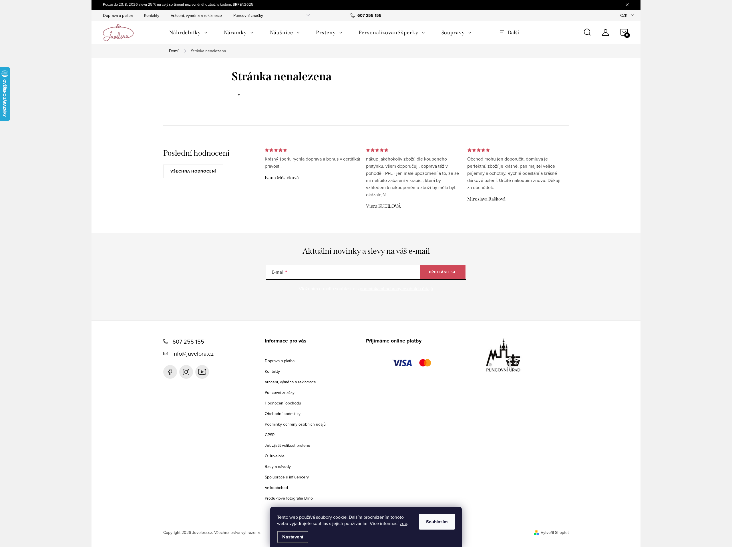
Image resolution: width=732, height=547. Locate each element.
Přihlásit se (443, 272)
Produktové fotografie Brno (289, 498)
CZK (623, 15)
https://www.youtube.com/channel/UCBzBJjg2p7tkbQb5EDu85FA (202, 372)
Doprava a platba (118, 15)
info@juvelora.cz (193, 353)
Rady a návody (278, 466)
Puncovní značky (248, 15)
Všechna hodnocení (193, 171)
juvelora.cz (186, 372)
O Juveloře (275, 456)
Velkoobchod (276, 487)
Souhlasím (437, 521)
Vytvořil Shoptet (555, 532)
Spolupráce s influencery (287, 477)
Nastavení (292, 537)
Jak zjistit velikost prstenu (287, 445)
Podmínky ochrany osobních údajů (295, 424)
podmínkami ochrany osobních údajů (396, 288)
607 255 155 (188, 341)
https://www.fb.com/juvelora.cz (170, 372)
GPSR (270, 435)
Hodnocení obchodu (283, 403)
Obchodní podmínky (283, 413)
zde (403, 523)
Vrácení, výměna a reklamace (196, 15)
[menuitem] (188, 32)
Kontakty (151, 15)
